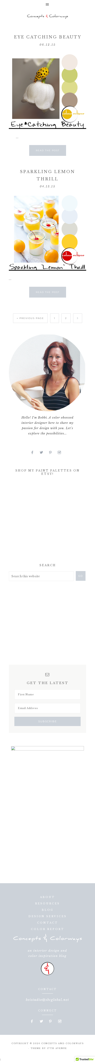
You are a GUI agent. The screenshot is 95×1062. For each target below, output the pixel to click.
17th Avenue (57, 1048)
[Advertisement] (42, 520)
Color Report (47, 929)
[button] (47, 4)
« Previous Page (30, 318)
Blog (47, 909)
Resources (47, 903)
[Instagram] (61, 452)
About (47, 897)
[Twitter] (43, 452)
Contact (47, 922)
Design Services (47, 916)
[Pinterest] (52, 452)
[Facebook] (34, 452)
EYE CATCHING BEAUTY (47, 37)
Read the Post (47, 150)
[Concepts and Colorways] (47, 16)
